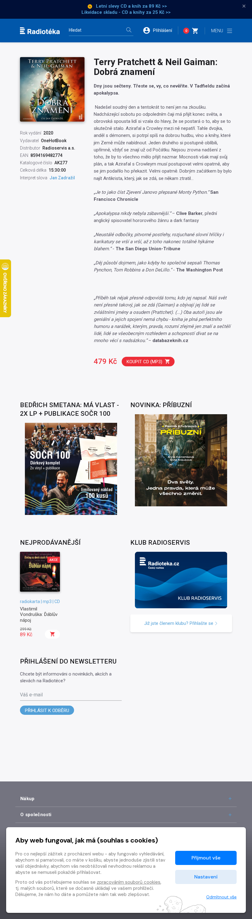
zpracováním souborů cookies (128, 882)
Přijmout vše (205, 858)
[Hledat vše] (128, 30)
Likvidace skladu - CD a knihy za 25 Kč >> (126, 12)
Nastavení (206, 877)
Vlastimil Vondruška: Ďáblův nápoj (38, 614)
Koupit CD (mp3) (144, 361)
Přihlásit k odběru (47, 710)
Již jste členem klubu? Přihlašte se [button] (179, 623)
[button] (160, 30)
